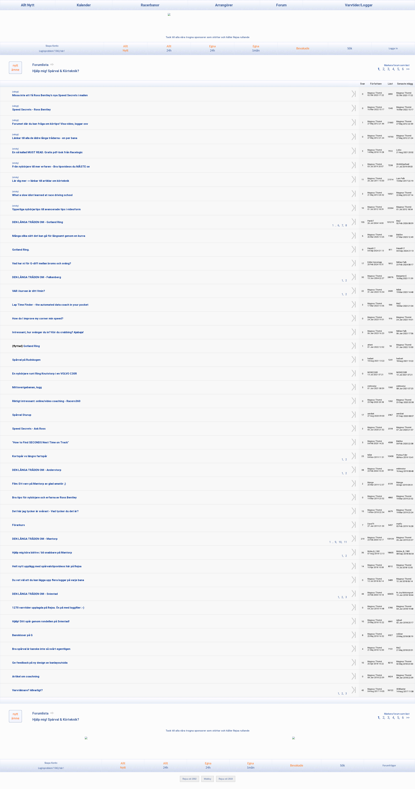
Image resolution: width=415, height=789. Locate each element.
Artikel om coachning (25, 676)
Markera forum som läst (396, 65)
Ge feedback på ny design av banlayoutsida (39, 662)
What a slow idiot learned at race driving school (42, 195)
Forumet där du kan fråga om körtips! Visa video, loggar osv (50, 123)
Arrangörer (224, 5)
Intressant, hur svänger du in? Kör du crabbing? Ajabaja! (48, 332)
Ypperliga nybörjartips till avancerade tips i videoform (46, 209)
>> (407, 69)
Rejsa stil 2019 (226, 779)
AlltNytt (125, 48)
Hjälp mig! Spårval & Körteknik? (55, 71)
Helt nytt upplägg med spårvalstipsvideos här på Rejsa (46, 566)
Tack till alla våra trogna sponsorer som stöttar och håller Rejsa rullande (207, 37)
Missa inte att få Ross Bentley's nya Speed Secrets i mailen (50, 95)
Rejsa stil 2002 (189, 779)
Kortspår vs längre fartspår (29, 456)
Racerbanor (150, 5)
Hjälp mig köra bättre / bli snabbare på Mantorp (42, 552)
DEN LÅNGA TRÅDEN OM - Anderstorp (36, 470)
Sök (349, 48)
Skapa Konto (52, 46)
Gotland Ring (31, 346)
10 (340, 542)
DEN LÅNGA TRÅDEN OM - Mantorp (35, 538)
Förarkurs (18, 525)
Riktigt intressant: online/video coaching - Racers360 (46, 401)
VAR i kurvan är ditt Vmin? (28, 291)
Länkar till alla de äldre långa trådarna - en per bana (44, 138)
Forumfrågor (389, 765)
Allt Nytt (27, 5)
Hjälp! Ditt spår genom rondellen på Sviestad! (41, 621)
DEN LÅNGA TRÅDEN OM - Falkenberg (36, 277)
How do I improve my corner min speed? (37, 318)
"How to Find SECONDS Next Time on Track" (40, 442)
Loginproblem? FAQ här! (51, 51)
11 (345, 542)
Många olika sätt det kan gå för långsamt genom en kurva (48, 235)
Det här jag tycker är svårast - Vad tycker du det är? (45, 511)
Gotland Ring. (20, 249)
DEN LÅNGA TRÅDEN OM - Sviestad (35, 593)
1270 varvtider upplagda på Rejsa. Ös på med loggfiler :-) (48, 607)
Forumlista (40, 65)
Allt (169, 48)
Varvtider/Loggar (359, 5)
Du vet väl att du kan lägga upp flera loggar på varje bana (48, 580)
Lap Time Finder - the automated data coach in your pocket (50, 304)
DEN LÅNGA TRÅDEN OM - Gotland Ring (37, 222)
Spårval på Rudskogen (26, 359)
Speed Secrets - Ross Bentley (31, 109)
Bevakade (302, 48)
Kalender (84, 5)
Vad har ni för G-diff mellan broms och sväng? (41, 263)
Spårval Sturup (21, 414)
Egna (212, 48)
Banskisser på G (22, 635)
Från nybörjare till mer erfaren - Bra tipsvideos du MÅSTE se (51, 166)
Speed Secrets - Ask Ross (29, 428)
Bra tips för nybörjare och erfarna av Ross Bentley (44, 497)
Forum (281, 5)
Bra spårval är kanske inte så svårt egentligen (41, 649)
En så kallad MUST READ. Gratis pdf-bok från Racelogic (47, 152)
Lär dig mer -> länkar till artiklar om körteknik (40, 180)
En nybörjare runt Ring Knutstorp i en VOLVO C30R (44, 373)
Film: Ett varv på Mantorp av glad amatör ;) (39, 483)
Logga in (393, 48)
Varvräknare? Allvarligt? (27, 690)
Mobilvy (207, 779)
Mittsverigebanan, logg (27, 387)
